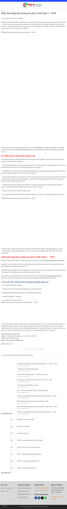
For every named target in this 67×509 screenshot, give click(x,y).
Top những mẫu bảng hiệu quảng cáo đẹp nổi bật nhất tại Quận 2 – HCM (36, 396)
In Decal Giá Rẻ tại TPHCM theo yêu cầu (27, 385)
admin (20, 18)
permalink (30, 355)
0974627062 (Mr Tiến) (12, 338)
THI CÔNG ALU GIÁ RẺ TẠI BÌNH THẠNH (27, 369)
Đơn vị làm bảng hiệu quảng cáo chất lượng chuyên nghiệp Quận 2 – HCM (37, 406)
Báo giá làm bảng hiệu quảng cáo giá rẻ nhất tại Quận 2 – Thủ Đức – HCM (37, 363)
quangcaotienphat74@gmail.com (14, 340)
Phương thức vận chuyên (24, 494)
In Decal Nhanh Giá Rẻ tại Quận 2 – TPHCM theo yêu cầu (32, 374)
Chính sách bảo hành (23, 497)
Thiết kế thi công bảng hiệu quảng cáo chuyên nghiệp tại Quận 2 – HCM (36, 412)
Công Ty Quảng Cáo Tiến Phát (10, 334)
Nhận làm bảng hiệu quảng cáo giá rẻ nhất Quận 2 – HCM (32, 401)
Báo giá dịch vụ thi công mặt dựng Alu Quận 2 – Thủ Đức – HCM (34, 379)
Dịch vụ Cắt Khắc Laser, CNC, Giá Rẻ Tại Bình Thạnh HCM (32, 390)
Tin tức (3, 11)
